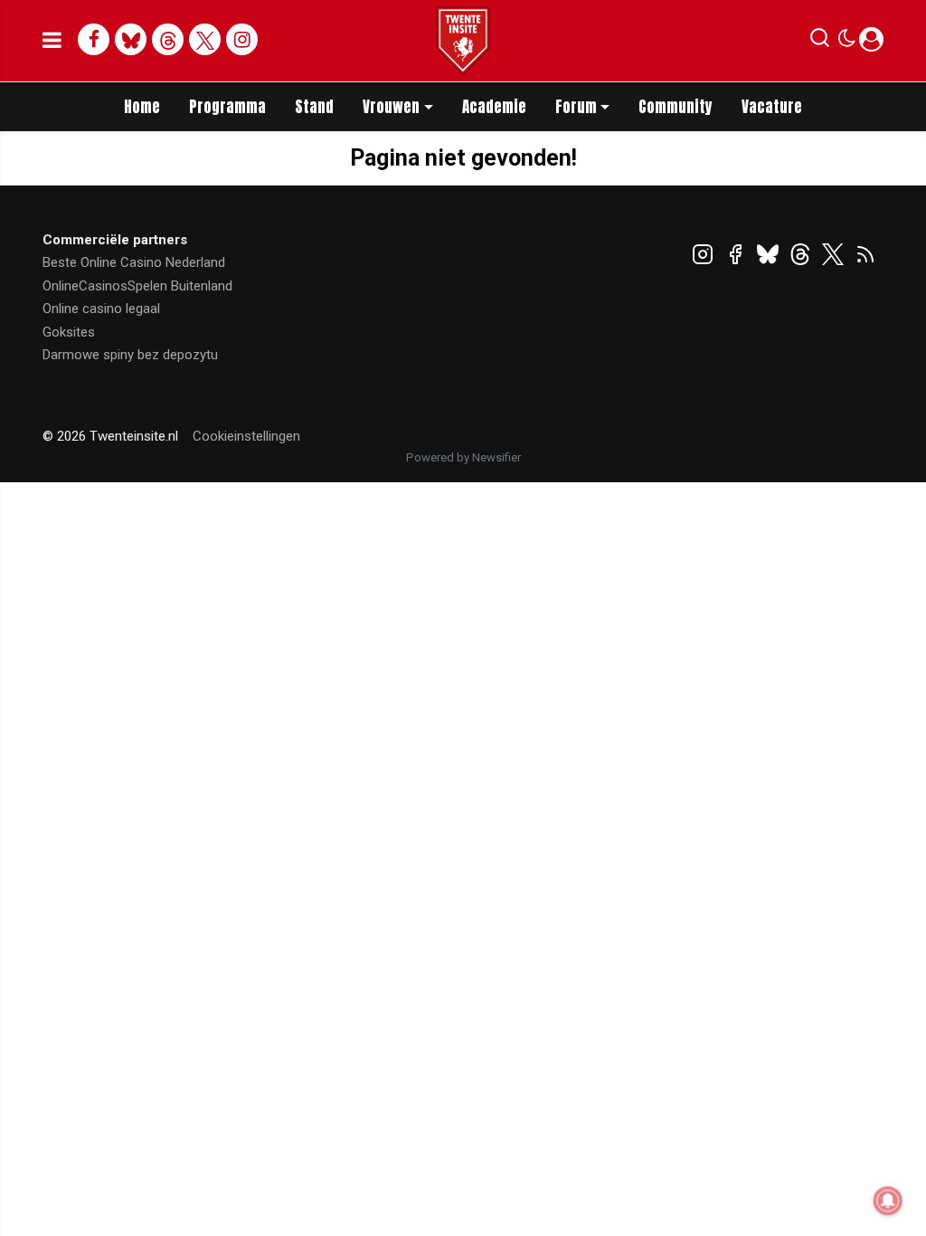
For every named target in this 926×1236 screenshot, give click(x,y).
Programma (227, 107)
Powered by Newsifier (463, 457)
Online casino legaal (101, 308)
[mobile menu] (52, 40)
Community (675, 107)
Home (142, 107)
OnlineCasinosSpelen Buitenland (137, 286)
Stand (314, 107)
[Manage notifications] (888, 1200)
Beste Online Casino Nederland (134, 262)
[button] (819, 41)
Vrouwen (391, 107)
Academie (494, 107)
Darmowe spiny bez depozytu (130, 355)
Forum (576, 107)
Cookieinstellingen (246, 436)
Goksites (69, 332)
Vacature (772, 107)
